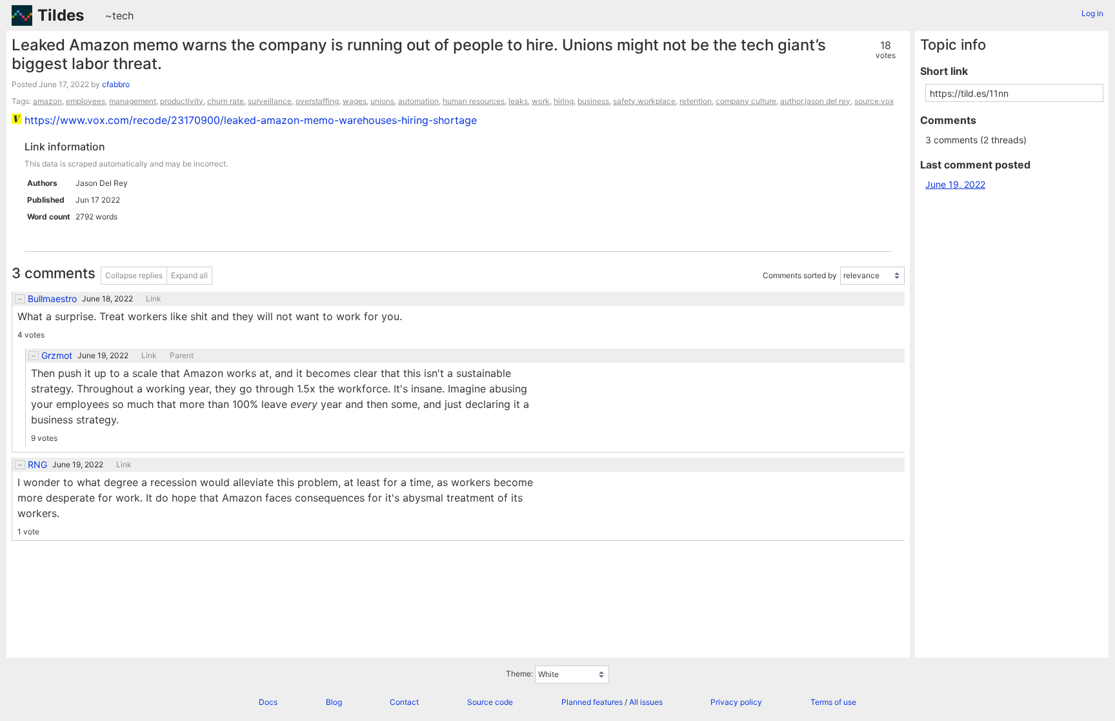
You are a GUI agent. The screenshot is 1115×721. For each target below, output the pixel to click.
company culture (746, 101)
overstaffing (317, 101)
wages (355, 101)
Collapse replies (134, 275)
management (132, 101)
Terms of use (833, 702)
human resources (474, 101)
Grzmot (56, 355)
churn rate (225, 101)
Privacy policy (736, 702)
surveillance (270, 101)
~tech (119, 15)
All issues (646, 702)
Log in (1092, 13)
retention (695, 101)
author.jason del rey (815, 101)
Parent (182, 355)
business (593, 101)
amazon (47, 101)
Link (153, 298)
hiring (564, 101)
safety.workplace (644, 101)
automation (418, 101)
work (541, 101)
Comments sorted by (800, 275)
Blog (334, 702)
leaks (518, 101)
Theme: (519, 673)
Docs (268, 702)
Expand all (189, 275)
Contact (404, 702)
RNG (37, 464)
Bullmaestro (52, 298)
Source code (490, 702)
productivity (181, 101)
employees (85, 101)
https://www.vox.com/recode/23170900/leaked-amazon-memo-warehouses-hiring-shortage (251, 120)
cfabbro (116, 84)
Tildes (60, 15)
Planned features (592, 702)
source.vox (874, 101)
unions (382, 101)
